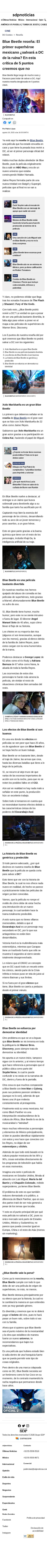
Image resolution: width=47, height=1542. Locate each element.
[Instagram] (27, 1425)
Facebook (6, 1520)
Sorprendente (8, 1497)
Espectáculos (8, 1503)
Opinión (42, 20)
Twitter (5, 1526)
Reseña (19, 35)
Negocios (6, 1490)
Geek (4, 1510)
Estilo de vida (8, 1477)
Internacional (31, 20)
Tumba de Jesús (30, 25)
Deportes (6, 1484)
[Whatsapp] (14, 122)
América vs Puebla (11, 25)
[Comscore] (23, 1438)
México (21, 20)
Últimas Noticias (10, 20)
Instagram (6, 1533)
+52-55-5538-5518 (31, 1451)
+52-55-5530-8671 (31, 1458)
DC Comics (7, 35)
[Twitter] (9, 122)
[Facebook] (4, 122)
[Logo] (23, 15)
